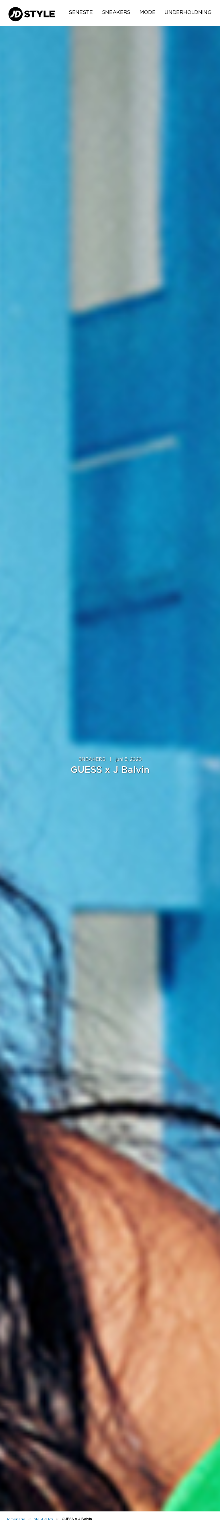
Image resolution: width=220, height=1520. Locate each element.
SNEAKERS (116, 12)
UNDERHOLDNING (187, 12)
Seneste (81, 12)
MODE (148, 12)
